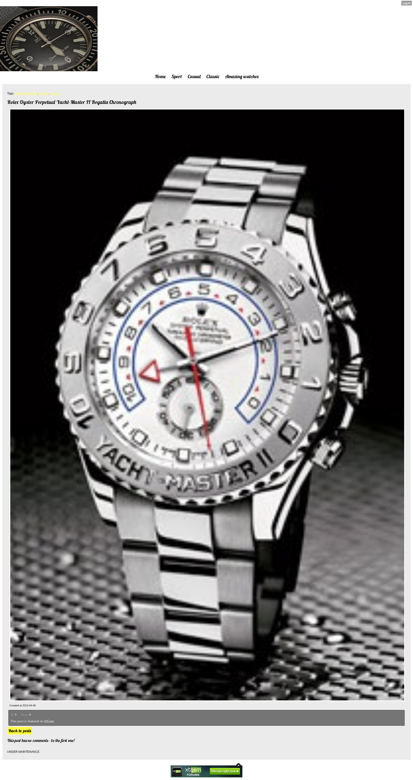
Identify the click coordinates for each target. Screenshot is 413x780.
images (44, 93)
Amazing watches (26, 93)
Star (24, 715)
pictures (55, 93)
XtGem (49, 721)
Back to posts (19, 730)
